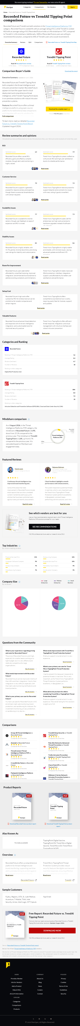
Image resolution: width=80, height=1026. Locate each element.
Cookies (63, 982)
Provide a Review (16, 978)
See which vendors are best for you (48, 513)
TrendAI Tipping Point (59, 57)
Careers (40, 990)
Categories (16, 1001)
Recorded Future (21, 57)
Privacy (63, 978)
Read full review (27, 504)
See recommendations (44, 526)
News (40, 986)
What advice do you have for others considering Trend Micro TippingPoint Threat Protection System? (58, 694)
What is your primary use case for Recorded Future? (21, 697)
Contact (40, 994)
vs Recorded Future (22, 734)
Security (63, 994)
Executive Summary (11, 42)
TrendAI (68, 880)
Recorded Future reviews (23, 63)
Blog (40, 982)
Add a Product (16, 986)
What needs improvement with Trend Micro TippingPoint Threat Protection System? (58, 652)
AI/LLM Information (16, 994)
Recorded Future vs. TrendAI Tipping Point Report (63, 42)
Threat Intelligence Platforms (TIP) (58, 26)
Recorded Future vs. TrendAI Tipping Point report (23, 945)
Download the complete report (58, 109)
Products (17, 1009)
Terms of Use (63, 986)
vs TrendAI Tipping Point (60, 734)
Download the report (71, 71)
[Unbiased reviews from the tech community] (8, 7)
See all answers (29, 669)
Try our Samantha (40, 2)
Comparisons (39, 42)
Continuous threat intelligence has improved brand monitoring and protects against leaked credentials (19, 482)
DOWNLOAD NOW (52, 930)
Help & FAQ (17, 990)
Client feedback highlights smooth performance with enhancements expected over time (56, 482)
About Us (40, 978)
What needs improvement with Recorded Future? (20, 675)
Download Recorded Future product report (23, 824)
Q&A (29, 42)
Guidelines (63, 990)
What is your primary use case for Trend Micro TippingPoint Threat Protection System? (57, 668)
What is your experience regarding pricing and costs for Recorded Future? (20, 652)
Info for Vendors (16, 982)
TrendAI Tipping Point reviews (61, 63)
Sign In (73, 7)
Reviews (22, 42)
